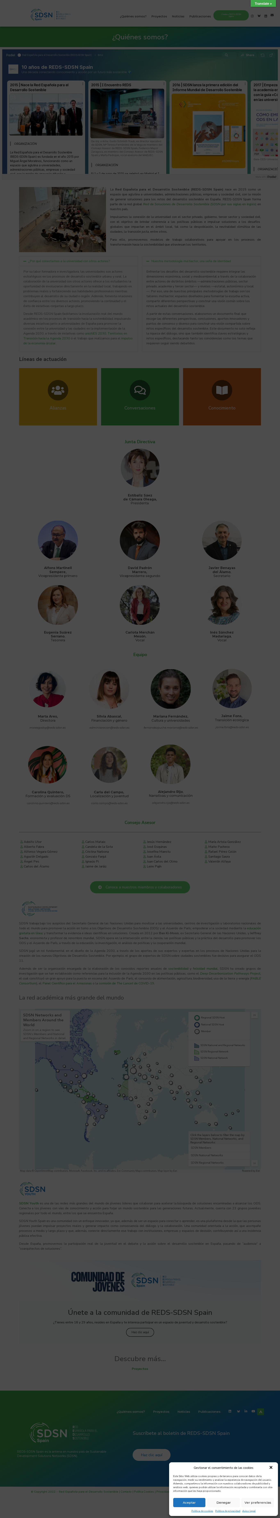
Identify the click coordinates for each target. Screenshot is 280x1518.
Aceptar (189, 1502)
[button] (271, 1467)
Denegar (223, 1502)
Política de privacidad (227, 1511)
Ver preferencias (258, 1502)
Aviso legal (249, 1511)
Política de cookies (202, 1511)
